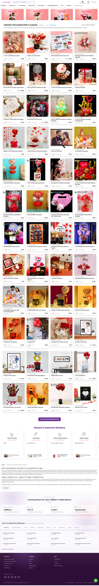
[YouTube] (19, 577)
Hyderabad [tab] (41, 527)
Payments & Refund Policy (89, 582)
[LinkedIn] (15, 577)
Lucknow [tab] (70, 527)
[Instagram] (5, 577)
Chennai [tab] (77, 527)
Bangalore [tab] (32, 527)
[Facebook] (8, 577)
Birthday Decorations (9, 559)
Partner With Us (32, 565)
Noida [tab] (25, 527)
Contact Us (56, 563)
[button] (4, 5)
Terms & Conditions (69, 582)
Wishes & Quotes (58, 565)
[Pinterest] (12, 577)
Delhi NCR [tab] (6, 527)
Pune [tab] (54, 527)
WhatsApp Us (57, 559)
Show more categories (7, 549)
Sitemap (31, 568)
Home (3, 465)
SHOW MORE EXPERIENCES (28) (49, 419)
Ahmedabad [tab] (62, 527)
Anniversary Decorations (10, 561)
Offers (30, 563)
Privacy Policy (79, 582)
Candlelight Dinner (8, 563)
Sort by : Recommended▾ (88, 25)
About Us (31, 559)
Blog (30, 561)
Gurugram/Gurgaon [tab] (16, 527)
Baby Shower (7, 565)
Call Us (55, 561)
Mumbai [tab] (48, 527)
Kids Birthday (7, 568)
